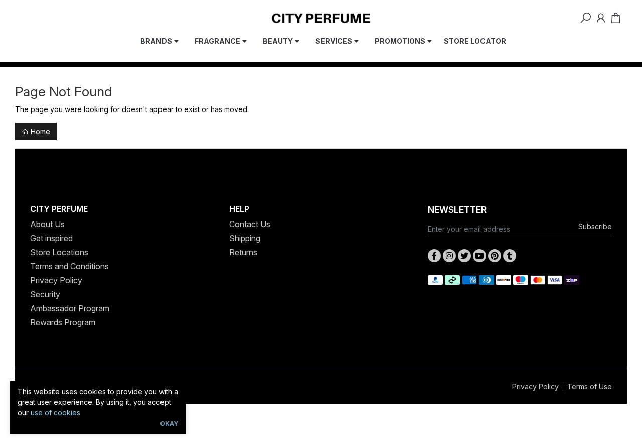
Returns (243, 252)
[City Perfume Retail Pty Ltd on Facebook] (434, 255)
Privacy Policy (56, 280)
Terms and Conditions (69, 266)
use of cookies (55, 412)
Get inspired (51, 238)
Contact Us (249, 224)
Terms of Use (589, 386)
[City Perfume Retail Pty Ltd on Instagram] (449, 255)
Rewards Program (62, 322)
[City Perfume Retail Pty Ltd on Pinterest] (494, 255)
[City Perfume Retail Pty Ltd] (321, 17)
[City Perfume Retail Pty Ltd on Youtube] (479, 255)
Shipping (244, 238)
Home (39, 131)
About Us (47, 224)
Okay (169, 423)
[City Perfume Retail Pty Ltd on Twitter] (464, 255)
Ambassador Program (69, 308)
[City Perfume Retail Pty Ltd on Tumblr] (509, 255)
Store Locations (59, 252)
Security (45, 294)
